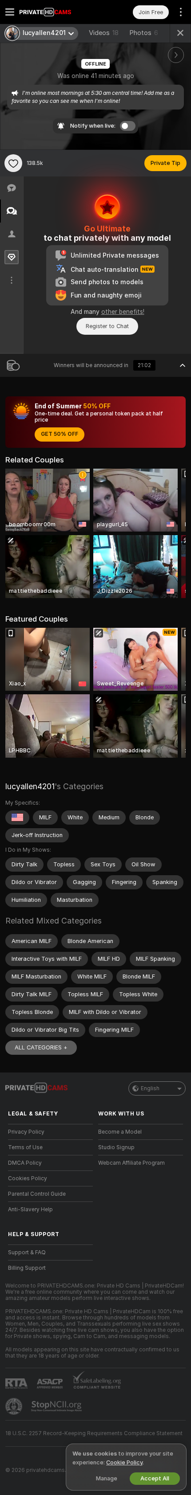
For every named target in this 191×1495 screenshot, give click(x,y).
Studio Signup (116, 1147)
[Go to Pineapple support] (14, 1406)
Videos (104, 33)
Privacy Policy (26, 1132)
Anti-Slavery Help (30, 1209)
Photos (143, 33)
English (150, 1088)
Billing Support (27, 1268)
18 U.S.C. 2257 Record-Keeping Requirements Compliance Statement (94, 1433)
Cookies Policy (27, 1178)
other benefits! (122, 311)
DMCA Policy (25, 1163)
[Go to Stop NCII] (57, 1406)
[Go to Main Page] (58, 12)
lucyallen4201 (30, 786)
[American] (17, 817)
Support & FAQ (27, 1252)
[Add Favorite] (13, 163)
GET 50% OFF (59, 434)
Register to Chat (107, 326)
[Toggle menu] (10, 12)
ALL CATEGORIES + (41, 1047)
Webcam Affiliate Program (131, 1163)
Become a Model (120, 1132)
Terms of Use (25, 1147)
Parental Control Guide (37, 1194)
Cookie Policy (124, 1462)
